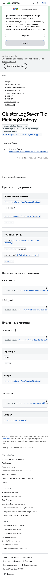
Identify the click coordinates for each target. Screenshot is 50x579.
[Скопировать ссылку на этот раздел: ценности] (15, 393)
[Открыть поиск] (32, 2)
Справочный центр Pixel (11, 529)
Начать (25, 43)
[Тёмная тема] (46, 287)
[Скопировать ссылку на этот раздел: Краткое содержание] (36, 187)
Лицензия (29, 561)
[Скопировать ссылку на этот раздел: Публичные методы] (33, 323)
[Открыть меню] (3, 3)
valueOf (8, 249)
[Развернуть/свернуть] (16, 81)
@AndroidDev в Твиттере (11, 496)
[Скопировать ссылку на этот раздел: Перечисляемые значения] (41, 273)
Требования (6, 463)
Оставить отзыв (30, 565)
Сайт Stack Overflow (10, 545)
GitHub (4, 482)
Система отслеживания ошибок (14, 549)
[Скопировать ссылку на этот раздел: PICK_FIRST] (18, 280)
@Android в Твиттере (10, 492)
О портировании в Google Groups (15, 515)
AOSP (4, 76)
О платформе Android (11, 557)
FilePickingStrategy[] (28, 255)
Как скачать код (8, 467)
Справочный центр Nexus (12, 533)
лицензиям (6, 439)
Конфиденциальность (12, 565)
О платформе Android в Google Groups (17, 508)
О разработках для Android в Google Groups (19, 512)
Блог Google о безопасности (13, 504)
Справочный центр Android (13, 525)
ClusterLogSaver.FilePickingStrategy (20, 134)
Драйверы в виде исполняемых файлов (17, 478)
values (7, 261)
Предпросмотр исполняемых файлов (16, 471)
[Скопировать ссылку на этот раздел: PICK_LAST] (17, 300)
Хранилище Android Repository (14, 459)
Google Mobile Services (11, 541)
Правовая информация (12, 561)
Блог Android (7, 500)
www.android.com (9, 537)
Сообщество (27, 557)
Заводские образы (9, 475)
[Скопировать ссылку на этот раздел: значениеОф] (19, 330)
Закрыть (25, 35)
